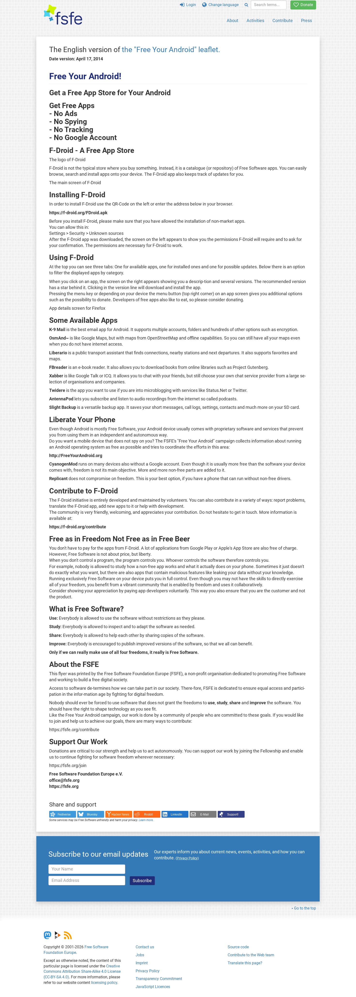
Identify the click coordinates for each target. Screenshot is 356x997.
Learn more (146, 820)
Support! (232, 814)
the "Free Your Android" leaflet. (171, 49)
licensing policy (104, 982)
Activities (255, 20)
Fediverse (64, 814)
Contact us (145, 947)
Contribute (282, 20)
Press (306, 20)
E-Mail (204, 814)
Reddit (148, 814)
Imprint (142, 963)
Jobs (140, 955)
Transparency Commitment (159, 978)
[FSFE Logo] (63, 15)
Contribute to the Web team (251, 955)
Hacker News (120, 814)
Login (190, 4)
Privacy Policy (148, 971)
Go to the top (305, 908)
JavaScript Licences (153, 986)
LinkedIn (176, 814)
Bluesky (92, 814)
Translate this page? (245, 963)
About (232, 20)
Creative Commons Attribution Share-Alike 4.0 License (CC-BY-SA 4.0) (82, 972)
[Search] (246, 5)
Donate (306, 4)
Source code (238, 947)
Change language (223, 4)
